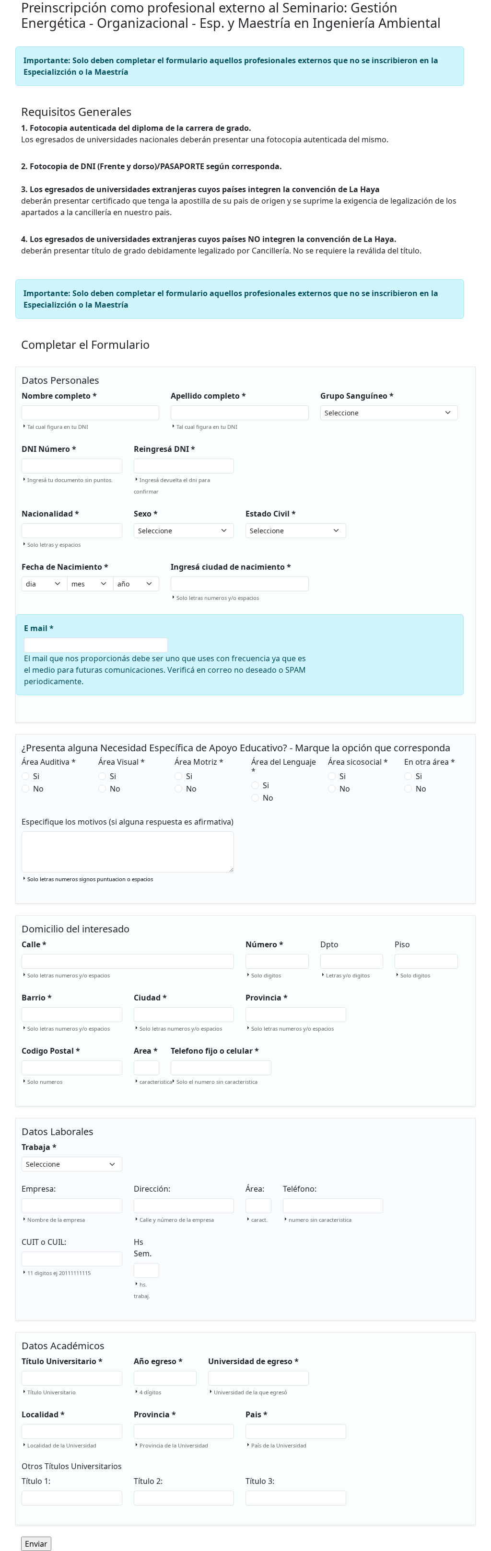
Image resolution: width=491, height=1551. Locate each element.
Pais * (257, 1414)
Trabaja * (39, 1147)
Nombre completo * (59, 396)
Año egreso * (158, 1361)
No (38, 788)
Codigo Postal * (51, 1050)
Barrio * (37, 997)
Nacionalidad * (50, 513)
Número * (264, 944)
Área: (255, 1188)
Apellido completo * (208, 396)
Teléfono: (299, 1188)
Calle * (34, 944)
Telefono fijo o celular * (215, 1050)
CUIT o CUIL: (44, 1242)
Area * (146, 1050)
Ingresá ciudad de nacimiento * (231, 567)
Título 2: (148, 1481)
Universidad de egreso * (253, 1361)
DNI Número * (49, 449)
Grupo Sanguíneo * (357, 396)
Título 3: (260, 1481)
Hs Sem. (143, 1248)
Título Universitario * (62, 1361)
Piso (402, 944)
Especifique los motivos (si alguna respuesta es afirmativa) (128, 821)
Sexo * (146, 513)
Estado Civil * (271, 513)
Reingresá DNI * (164, 449)
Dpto (329, 944)
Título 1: (36, 1481)
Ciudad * (150, 997)
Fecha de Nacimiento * (65, 567)
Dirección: (152, 1188)
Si (36, 776)
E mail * (39, 628)
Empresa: (39, 1188)
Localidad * (43, 1414)
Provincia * (267, 997)
